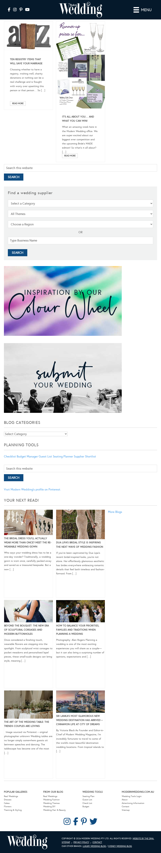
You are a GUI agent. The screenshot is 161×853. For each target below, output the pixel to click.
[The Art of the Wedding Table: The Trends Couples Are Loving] (28, 705)
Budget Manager (27, 456)
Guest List (45, 456)
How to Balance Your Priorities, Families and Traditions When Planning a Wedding (77, 629)
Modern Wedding (27, 842)
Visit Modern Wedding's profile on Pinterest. (32, 489)
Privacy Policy (81, 842)
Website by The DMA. (143, 838)
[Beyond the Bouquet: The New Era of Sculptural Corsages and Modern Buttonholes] (28, 612)
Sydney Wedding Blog (120, 846)
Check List (87, 803)
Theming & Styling (13, 810)
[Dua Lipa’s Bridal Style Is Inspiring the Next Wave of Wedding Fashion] (80, 525)
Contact (125, 806)
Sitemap (126, 810)
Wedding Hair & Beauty (54, 810)
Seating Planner (63, 456)
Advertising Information (133, 803)
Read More (18, 103)
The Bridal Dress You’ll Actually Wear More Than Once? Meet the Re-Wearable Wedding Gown (27, 542)
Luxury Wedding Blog (94, 846)
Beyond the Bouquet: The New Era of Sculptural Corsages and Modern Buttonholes (26, 629)
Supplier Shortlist (85, 456)
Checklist (10, 456)
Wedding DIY (49, 806)
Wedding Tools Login (132, 796)
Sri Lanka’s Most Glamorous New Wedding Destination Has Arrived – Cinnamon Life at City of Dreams (79, 720)
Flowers (7, 806)
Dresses (7, 799)
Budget (85, 806)
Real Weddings (11, 796)
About (124, 799)
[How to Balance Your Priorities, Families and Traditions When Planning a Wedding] (80, 612)
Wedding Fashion (51, 799)
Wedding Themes (51, 803)
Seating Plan (88, 796)
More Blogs (115, 512)
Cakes (7, 803)
